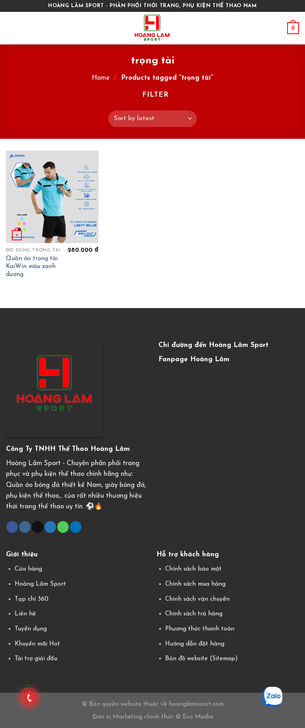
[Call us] (63, 527)
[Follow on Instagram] (25, 527)
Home (101, 78)
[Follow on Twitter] (50, 527)
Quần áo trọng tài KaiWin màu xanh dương (32, 266)
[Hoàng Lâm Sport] (153, 28)
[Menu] (11, 28)
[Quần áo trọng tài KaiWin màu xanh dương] (52, 197)
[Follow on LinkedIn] (75, 527)
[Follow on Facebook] (12, 527)
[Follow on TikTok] (37, 527)
